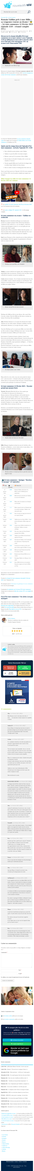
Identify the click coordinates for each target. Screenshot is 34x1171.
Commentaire (4, 952)
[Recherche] (29, 12)
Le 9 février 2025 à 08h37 (18, 739)
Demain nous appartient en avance (9, 1113)
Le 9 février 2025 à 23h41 (17, 928)
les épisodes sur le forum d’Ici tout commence (19, 589)
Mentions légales (10, 1161)
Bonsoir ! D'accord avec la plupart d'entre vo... (17, 1069)
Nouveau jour (4, 1124)
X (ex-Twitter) (5, 1134)
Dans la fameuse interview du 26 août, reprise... (21, 1104)
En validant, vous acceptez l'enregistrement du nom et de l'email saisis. (15, 977)
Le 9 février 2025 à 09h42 (17, 805)
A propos (25, 1161)
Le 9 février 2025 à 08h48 (25, 781)
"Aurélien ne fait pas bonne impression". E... (18, 1080)
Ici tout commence (12, 17)
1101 (11, 507)
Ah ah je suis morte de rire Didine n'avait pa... (20, 1101)
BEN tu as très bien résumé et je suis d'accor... (19, 1092)
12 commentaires (23, 32)
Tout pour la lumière (15, 1124)
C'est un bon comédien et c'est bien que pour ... (17, 1086)
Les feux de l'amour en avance (8, 1120)
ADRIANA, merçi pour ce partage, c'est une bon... (17, 1095)
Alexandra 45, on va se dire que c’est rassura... (18, 1106)
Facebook (4, 1136)
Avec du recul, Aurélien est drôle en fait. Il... (18, 1078)
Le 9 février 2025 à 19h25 (18, 909)
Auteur (20, 1161)
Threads (4, 1140)
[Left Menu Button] (1, 5)
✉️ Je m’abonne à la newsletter (17, 1040)
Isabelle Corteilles (4, 32)
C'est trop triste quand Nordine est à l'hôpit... (18, 1098)
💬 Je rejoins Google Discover (17, 1043)
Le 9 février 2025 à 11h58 (17, 857)
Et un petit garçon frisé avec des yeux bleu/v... (20, 1075)
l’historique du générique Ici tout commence (22, 583)
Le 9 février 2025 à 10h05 (19, 822)
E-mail (20, 973)
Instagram (4, 1138)
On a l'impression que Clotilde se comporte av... (19, 1083)
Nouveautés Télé (4, 17)
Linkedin (4, 1149)
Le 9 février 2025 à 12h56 (17, 867)
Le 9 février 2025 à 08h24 (17, 713)
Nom (20, 970)
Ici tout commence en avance (7, 1117)
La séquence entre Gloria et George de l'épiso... (19, 1089)
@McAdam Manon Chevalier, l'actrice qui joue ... (18, 1066)
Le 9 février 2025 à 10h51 (17, 838)
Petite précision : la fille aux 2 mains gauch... (20, 1072)
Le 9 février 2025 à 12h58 (21, 878)
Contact (16, 1161)
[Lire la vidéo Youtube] (17, 192)
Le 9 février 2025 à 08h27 (20, 725)
